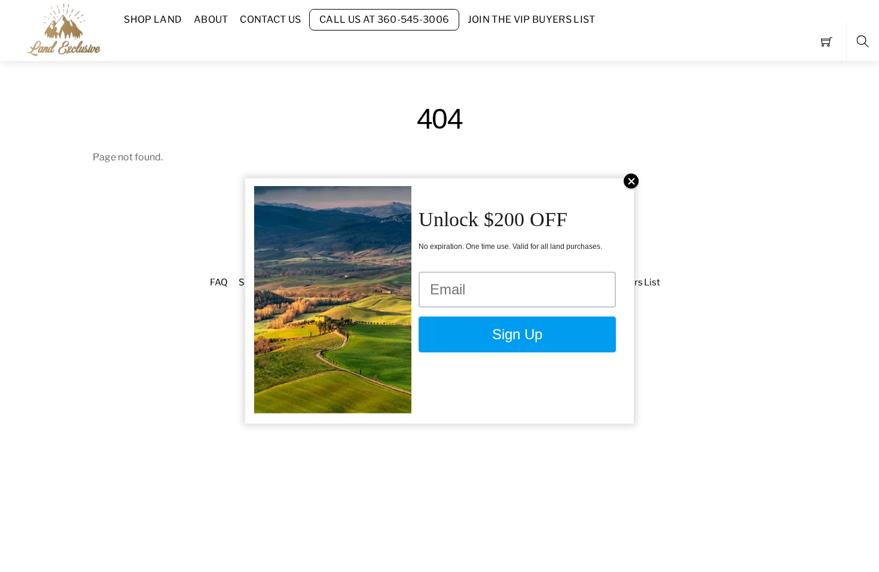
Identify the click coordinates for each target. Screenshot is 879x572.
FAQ (219, 282)
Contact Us (270, 19)
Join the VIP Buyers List (532, 19)
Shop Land (153, 19)
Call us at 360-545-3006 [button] (384, 19)
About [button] (211, 19)
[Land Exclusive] (61, 29)
